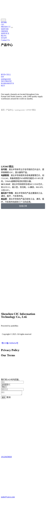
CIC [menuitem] (2, 25)
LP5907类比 (7, 166)
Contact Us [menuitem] (5, 40)
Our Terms (8, 355)
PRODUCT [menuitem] (6, 27)
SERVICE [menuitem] (5, 33)
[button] (12, 27)
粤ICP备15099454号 (9, 343)
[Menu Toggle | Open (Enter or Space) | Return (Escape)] (3, 20)
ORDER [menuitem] (4, 31)
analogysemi (20, 110)
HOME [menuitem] (4, 22)
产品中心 (7, 45)
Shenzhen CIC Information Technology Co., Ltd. (18, 315)
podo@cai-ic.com (8, 497)
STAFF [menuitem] (4, 38)
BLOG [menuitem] (4, 36)
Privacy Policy (10, 350)
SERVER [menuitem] (5, 29)
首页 (3, 110)
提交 (3, 397)
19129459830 (6, 457)
